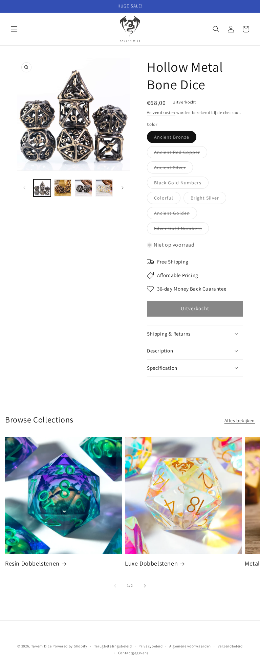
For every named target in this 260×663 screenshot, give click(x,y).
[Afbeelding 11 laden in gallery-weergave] (104, 188)
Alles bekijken (239, 420)
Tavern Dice (41, 646)
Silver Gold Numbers (181, 229)
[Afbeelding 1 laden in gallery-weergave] (42, 188)
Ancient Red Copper (180, 153)
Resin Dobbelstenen (32, 563)
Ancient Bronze (175, 138)
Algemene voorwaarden (190, 646)
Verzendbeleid (230, 646)
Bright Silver (208, 199)
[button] (14, 29)
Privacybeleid (150, 646)
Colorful (167, 199)
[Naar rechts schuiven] (122, 187)
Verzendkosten (161, 112)
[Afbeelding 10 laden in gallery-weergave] (83, 188)
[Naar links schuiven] (24, 187)
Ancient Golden (175, 214)
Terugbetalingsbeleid (113, 646)
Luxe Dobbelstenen (151, 563)
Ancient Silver (173, 169)
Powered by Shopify (69, 646)
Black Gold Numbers (181, 184)
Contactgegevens (133, 652)
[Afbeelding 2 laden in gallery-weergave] (62, 188)
